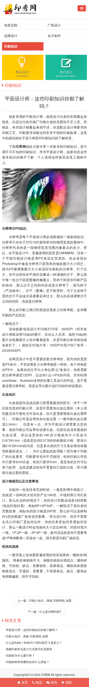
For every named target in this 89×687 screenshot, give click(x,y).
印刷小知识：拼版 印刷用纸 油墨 (50, 600)
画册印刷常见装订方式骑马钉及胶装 (29, 649)
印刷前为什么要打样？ (20, 655)
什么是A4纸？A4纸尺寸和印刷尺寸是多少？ (34, 642)
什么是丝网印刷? (50, 611)
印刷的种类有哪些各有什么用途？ (27, 662)
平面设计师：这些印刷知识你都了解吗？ (32, 630)
